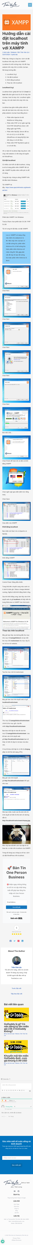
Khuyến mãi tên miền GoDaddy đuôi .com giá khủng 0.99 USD (16, 1058)
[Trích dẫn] (15, 1090)
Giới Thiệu (16, 1204)
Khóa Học (16, 1206)
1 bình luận (6, 52)
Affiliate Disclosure (16, 1240)
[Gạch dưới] (7, 1090)
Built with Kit (16, 918)
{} (21, 1090)
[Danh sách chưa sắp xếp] (13, 1090)
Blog (16, 1210)
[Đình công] (9, 1090)
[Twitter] (14, 941)
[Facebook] (10, 941)
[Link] (19, 1090)
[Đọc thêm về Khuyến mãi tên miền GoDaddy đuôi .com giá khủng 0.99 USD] (16, 1046)
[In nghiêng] (5, 1090)
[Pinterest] (18, 941)
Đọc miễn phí (16, 1165)
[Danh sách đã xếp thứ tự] (11, 1090)
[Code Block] (17, 1090)
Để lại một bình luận (9, 1033)
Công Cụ (16, 1208)
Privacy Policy (16, 1238)
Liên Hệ (16, 1212)
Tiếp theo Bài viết (16, 994)
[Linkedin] (22, 941)
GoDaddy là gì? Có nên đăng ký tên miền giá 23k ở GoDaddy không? (16, 1028)
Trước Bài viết (16, 988)
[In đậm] (2, 1090)
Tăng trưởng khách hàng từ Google (16, 1198)
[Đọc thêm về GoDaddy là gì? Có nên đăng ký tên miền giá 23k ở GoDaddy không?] (16, 1014)
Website (13, 52)
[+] (24, 1090)
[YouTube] (14, 1191)
